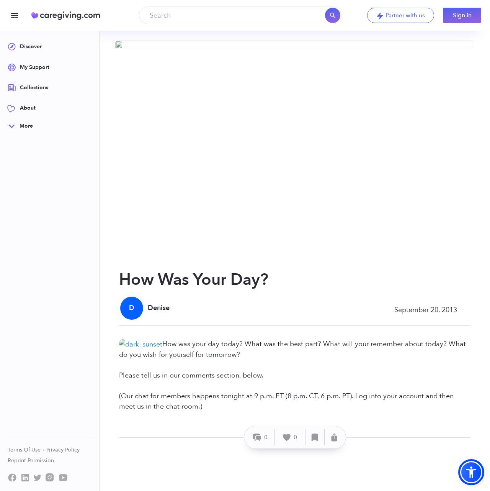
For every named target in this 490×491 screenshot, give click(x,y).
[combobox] (240, 15)
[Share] (334, 437)
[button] (471, 472)
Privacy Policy (63, 449)
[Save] (315, 437)
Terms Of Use (25, 449)
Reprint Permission (31, 460)
